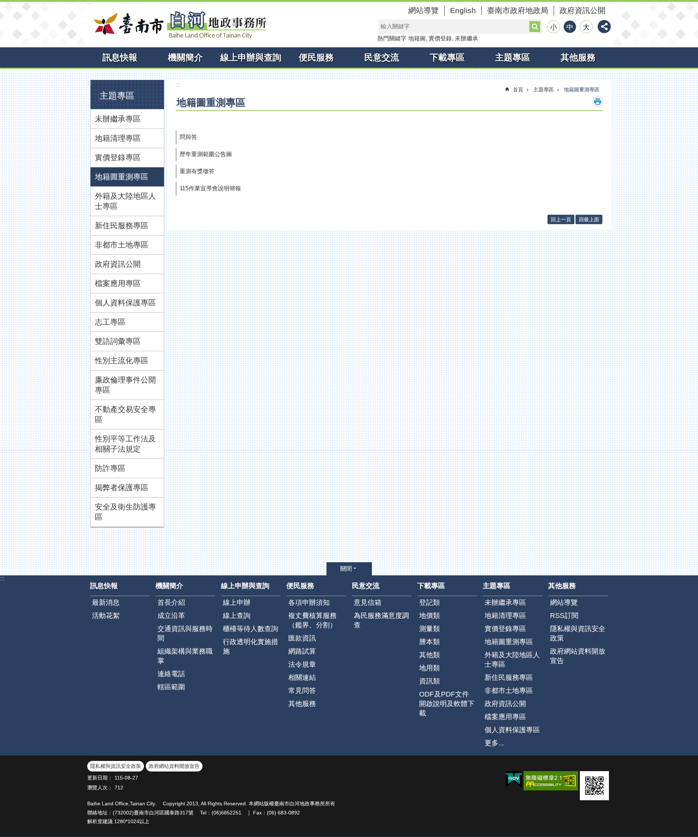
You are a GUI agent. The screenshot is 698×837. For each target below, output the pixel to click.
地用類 (429, 668)
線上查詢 (236, 615)
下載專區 (447, 57)
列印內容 (597, 101)
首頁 (518, 89)
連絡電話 (171, 674)
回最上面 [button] (589, 219)
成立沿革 (171, 615)
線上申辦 (236, 602)
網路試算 (302, 651)
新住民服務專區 (121, 225)
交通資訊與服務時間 (185, 633)
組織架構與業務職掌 (185, 656)
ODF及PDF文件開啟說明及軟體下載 (446, 703)
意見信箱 (367, 602)
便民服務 (316, 57)
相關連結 (302, 677)
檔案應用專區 (118, 283)
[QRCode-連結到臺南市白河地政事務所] (594, 785)
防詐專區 (110, 468)
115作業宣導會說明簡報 (210, 188)
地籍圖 (417, 38)
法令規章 (302, 664)
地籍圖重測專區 (121, 176)
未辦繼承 (466, 38)
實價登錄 (440, 38)
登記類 (429, 602)
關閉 (346, 569)
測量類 (429, 628)
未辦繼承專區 (118, 119)
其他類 (429, 655)
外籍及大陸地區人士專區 (125, 201)
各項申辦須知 (309, 602)
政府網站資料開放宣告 (577, 656)
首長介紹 (171, 602)
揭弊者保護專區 (121, 487)
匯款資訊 (302, 638)
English (463, 10)
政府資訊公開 (582, 10)
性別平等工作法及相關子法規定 (125, 444)
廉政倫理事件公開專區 (125, 385)
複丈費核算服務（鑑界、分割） (312, 620)
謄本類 (429, 642)
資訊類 (429, 681)
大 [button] (586, 27)
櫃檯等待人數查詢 (250, 628)
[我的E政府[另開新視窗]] (514, 779)
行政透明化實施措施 (250, 646)
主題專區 (512, 57)
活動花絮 (106, 615)
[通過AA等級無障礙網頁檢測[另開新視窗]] (551, 780)
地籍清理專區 (118, 138)
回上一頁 (561, 219)
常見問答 (302, 690)
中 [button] (569, 27)
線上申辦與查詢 (250, 57)
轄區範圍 (171, 687)
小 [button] (553, 27)
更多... (494, 743)
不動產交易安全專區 (125, 414)
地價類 (429, 615)
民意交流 (381, 57)
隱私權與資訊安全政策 (577, 633)
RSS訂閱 (564, 615)
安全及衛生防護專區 (125, 512)
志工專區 (110, 322)
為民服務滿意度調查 (381, 620)
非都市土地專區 (121, 245)
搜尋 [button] (534, 26)
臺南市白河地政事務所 (178, 25)
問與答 (188, 137)
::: (89, 5)
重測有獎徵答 (197, 171)
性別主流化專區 (121, 360)
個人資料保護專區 (125, 302)
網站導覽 (423, 10)
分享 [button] (604, 26)
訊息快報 (120, 57)
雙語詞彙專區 (118, 341)
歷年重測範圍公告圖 (206, 154)
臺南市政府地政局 (517, 10)
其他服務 (578, 57)
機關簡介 (185, 57)
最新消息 (106, 602)
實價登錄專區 (118, 157)
